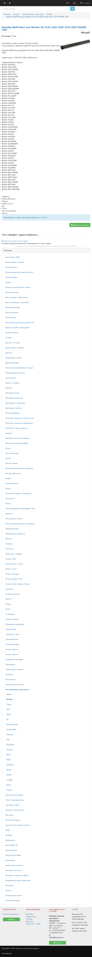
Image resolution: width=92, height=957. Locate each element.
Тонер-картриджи (12, 644)
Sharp (8, 769)
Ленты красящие (12, 453)
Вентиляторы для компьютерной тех (20, 322)
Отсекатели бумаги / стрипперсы (18, 493)
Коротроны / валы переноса (17, 428)
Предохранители (12, 528)
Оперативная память (14, 895)
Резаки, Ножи (11, 559)
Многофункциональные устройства (19, 468)
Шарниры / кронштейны (15, 810)
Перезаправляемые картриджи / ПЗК (20, 508)
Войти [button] (12, 919)
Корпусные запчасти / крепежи (18, 438)
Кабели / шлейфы (13, 383)
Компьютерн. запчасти (14, 865)
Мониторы (10, 885)
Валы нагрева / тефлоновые (17, 297)
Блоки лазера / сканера (15, 262)
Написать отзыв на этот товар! (16, 241)
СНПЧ (8, 609)
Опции (8, 488)
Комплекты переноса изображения (19, 423)
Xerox (8, 785)
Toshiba (9, 780)
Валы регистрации (13, 307)
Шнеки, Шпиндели (13, 820)
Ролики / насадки (12, 574)
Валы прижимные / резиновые (17, 302)
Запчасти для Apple (13, 855)
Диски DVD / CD (12, 845)
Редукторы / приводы (14, 553)
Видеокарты (10, 840)
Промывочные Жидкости (15, 533)
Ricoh (8, 754)
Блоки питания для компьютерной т (20, 272)
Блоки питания (11, 267)
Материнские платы (13, 870)
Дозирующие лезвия (14, 357)
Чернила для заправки (14, 795)
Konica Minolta (12, 724)
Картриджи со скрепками (15, 403)
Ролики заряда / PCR (14, 579)
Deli (7, 709)
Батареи (9, 835)
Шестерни (9, 815)
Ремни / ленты (11, 569)
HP (7, 719)
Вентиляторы (11, 317)
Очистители (10, 498)
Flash (8, 830)
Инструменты (11, 378)
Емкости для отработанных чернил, (20, 367)
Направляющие (12, 483)
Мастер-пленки (11, 463)
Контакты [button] (58, 943)
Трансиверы (10, 664)
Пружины (9, 543)
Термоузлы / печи (12, 634)
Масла (8, 458)
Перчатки (9, 513)
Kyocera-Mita (11, 729)
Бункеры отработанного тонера (18, 287)
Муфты (8, 478)
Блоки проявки (11, 277)
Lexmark (9, 734)
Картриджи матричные (14, 398)
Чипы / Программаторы (15, 800)
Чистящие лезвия (12, 805)
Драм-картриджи (12, 362)
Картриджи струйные (14, 408)
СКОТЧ (8, 599)
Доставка (29, 914)
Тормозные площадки (14, 659)
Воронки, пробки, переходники (18, 327)
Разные (9, 790)
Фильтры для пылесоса (15, 684)
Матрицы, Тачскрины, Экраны (17, 875)
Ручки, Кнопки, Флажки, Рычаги (18, 584)
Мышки (8, 890)
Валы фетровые (12, 312)
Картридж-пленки (12, 393)
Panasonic (10, 744)
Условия (29, 919)
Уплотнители (11, 679)
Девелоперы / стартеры (15, 347)
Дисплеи (9, 352)
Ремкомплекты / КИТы (14, 564)
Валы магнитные (12, 292)
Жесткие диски (11, 850)
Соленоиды (10, 614)
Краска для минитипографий (17, 443)
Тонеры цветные (12, 649)
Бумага (8, 282)
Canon (9, 704)
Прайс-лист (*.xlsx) (33, 923)
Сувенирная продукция (15, 624)
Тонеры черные (12, 654)
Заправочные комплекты (15, 372)
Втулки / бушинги (12, 332)
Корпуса (9, 433)
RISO (8, 759)
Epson (8, 714)
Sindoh (9, 774)
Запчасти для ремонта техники (18, 825)
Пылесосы (10, 548)
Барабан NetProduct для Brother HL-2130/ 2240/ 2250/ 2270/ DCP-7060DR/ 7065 (54, 246)
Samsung (10, 764)
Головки (9, 337)
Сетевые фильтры (13, 594)
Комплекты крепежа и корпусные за (20, 418)
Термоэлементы (12, 639)
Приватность (31, 916)
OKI (7, 739)
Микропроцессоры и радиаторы (18, 880)
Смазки (8, 604)
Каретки (9, 388)
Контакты (29, 921)
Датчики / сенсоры (13, 342)
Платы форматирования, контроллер (20, 523)
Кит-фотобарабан (13, 413)
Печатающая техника (14, 518)
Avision (9, 694)
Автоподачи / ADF (13, 257)
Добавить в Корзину (81, 225)
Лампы (8, 448)
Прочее (8, 538)
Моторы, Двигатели (13, 473)
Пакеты (8, 503)
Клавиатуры (10, 860)
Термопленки (11, 629)
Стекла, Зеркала (12, 619)
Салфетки (9, 589)
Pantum (9, 749)
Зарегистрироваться (11, 914)
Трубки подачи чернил (14, 669)
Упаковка (9, 674)
